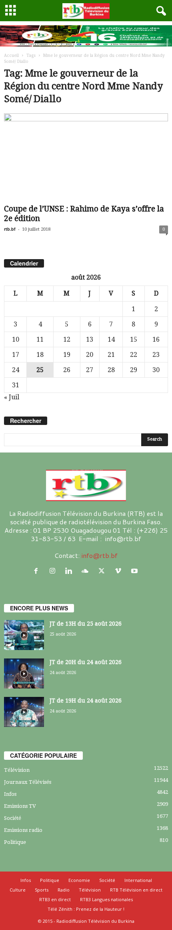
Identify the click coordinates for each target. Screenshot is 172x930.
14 (111, 339)
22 (133, 354)
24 (15, 370)
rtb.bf (10, 229)
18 (40, 354)
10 (15, 339)
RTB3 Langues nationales (106, 899)
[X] (103, 571)
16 (156, 339)
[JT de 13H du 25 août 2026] (24, 635)
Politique (15, 842)
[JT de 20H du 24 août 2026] (24, 673)
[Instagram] (54, 571)
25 (40, 370)
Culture (18, 890)
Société (12, 818)
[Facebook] (38, 571)
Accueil (11, 55)
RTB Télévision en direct (136, 890)
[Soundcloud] (87, 571)
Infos (10, 794)
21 (111, 354)
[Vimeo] (120, 571)
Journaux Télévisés (27, 782)
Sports (41, 890)
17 (15, 354)
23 (156, 354)
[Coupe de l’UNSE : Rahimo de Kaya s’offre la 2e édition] (86, 157)
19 (66, 354)
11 (40, 339)
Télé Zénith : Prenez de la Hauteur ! (86, 909)
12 (66, 339)
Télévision (17, 770)
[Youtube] (135, 571)
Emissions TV (20, 806)
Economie (79, 880)
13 (89, 339)
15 (133, 339)
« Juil (11, 397)
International (138, 880)
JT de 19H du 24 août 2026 (86, 700)
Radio (64, 890)
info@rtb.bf (99, 555)
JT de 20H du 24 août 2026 (86, 662)
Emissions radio (23, 830)
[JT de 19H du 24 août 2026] (24, 712)
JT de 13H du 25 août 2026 (86, 623)
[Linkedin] (70, 571)
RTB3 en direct (55, 899)
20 (89, 354)
